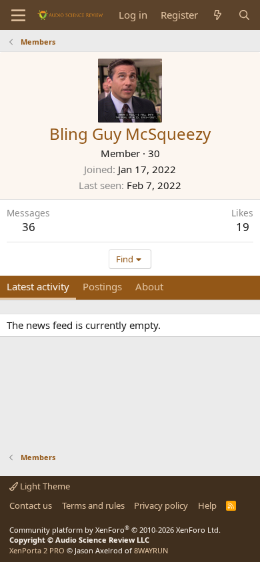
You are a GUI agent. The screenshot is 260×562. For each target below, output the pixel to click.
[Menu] (18, 15)
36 (28, 226)
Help (207, 505)
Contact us (30, 505)
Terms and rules (93, 505)
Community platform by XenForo (115, 530)
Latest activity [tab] (38, 286)
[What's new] (218, 15)
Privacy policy (161, 505)
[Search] (244, 15)
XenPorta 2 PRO (37, 550)
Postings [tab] (102, 286)
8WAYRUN (151, 550)
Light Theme (44, 486)
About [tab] (149, 286)
